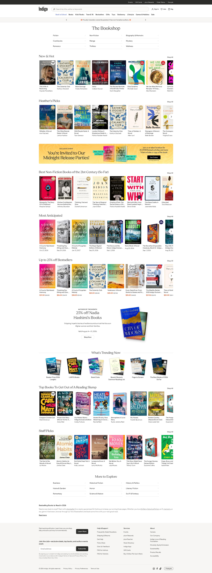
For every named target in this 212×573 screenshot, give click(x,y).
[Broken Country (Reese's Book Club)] (156, 403)
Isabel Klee (165, 465)
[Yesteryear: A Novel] (115, 276)
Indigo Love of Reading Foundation (158, 540)
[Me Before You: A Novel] (117, 447)
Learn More (82, 531)
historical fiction (153, 509)
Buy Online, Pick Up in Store (133, 554)
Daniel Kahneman (81, 207)
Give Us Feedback (103, 547)
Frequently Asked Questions (106, 532)
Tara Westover (167, 204)
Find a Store (101, 543)
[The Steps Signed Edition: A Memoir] (97, 232)
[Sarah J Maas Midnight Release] (106, 154)
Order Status (161, 2)
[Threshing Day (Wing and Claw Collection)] (63, 232)
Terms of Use (95, 568)
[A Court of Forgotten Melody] (80, 232)
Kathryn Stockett (63, 89)
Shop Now (87, 337)
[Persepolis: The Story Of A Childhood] (47, 188)
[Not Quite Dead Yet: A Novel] (82, 447)
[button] (61, 15)
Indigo (46, 568)
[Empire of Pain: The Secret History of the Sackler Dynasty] (118, 188)
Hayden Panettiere (45, 91)
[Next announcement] (145, 20)
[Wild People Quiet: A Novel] (82, 117)
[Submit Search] (54, 9)
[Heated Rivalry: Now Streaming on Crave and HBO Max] (101, 403)
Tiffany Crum (130, 465)
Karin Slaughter (115, 91)
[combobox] (101, 9)
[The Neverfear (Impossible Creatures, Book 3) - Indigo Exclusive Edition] (153, 232)
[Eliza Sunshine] (136, 72)
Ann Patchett (43, 133)
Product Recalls (155, 552)
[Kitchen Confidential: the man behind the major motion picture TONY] (65, 188)
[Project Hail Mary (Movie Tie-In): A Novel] (65, 403)
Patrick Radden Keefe (99, 135)
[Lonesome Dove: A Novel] (100, 447)
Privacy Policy (67, 568)
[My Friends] (138, 403)
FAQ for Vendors (102, 554)
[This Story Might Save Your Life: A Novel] (134, 447)
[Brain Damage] (83, 72)
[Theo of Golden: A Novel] (136, 117)
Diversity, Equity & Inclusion (159, 545)
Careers (153, 532)
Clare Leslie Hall (153, 422)
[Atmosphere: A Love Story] (120, 403)
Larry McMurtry (97, 465)
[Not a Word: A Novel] (133, 232)
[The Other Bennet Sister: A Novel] (65, 117)
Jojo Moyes (113, 465)
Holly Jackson (79, 465)
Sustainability (154, 549)
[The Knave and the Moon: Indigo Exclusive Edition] (115, 232)
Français (170, 2)
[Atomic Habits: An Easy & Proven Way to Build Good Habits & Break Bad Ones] (65, 447)
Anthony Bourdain (63, 207)
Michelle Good (132, 89)
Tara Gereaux (78, 135)
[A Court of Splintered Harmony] (47, 232)
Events (130, 2)
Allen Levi (131, 135)
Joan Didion (97, 207)
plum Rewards (149, 2)
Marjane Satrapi (44, 207)
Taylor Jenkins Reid (117, 422)
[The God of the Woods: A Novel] (47, 447)
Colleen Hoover (97, 89)
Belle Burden (149, 135)
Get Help (100, 539)
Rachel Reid (97, 422)
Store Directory (129, 543)
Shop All (170, 57)
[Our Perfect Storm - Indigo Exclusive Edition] (83, 403)
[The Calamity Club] (65, 72)
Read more (43, 515)
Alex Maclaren (151, 91)
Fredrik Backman (136, 420)
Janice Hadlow (62, 135)
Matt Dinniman (44, 420)
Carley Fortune (79, 422)
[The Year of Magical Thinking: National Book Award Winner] (100, 188)
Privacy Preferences (81, 568)
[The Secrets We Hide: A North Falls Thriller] (118, 72)
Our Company (155, 536)
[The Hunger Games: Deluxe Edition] (152, 447)
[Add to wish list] (53, 82)
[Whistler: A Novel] (47, 117)
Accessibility (154, 556)
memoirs (167, 509)
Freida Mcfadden (81, 89)
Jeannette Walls (150, 207)
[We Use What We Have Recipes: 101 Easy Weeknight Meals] (156, 72)
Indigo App (127, 547)
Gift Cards (138, 2)
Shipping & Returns (103, 536)
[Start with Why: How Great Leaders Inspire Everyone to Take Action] (135, 188)
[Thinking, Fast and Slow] (83, 188)
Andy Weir (60, 422)
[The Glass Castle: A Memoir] (152, 188)
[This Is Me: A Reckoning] (47, 72)
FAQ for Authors (102, 550)
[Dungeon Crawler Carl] (47, 403)
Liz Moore (42, 465)
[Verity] (100, 72)
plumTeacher (128, 539)
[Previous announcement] (66, 20)
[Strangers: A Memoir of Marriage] (153, 117)
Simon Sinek (131, 207)
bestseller (71, 509)
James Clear (61, 465)
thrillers (143, 509)
